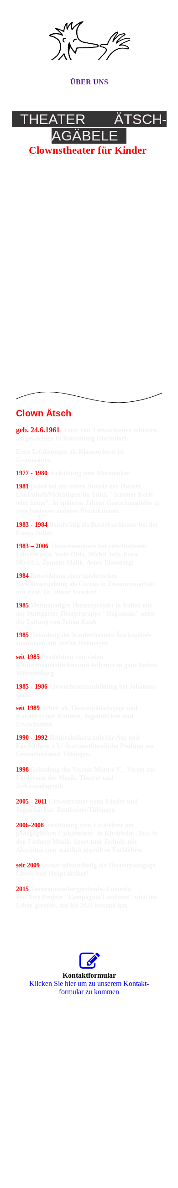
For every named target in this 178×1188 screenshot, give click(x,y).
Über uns (89, 82)
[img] (89, 47)
